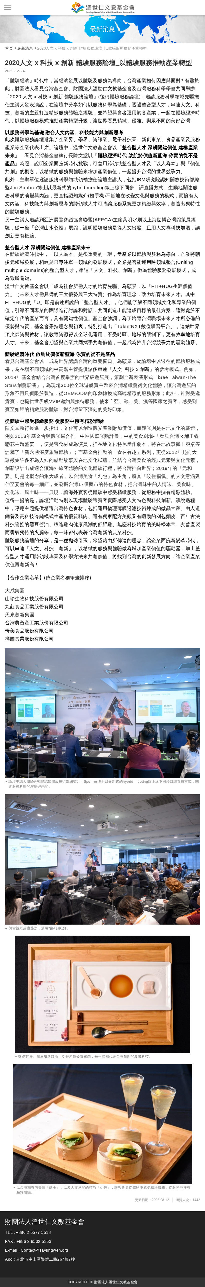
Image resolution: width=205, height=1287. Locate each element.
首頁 (9, 48)
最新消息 (25, 48)
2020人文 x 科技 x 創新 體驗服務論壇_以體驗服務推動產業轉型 (92, 48)
